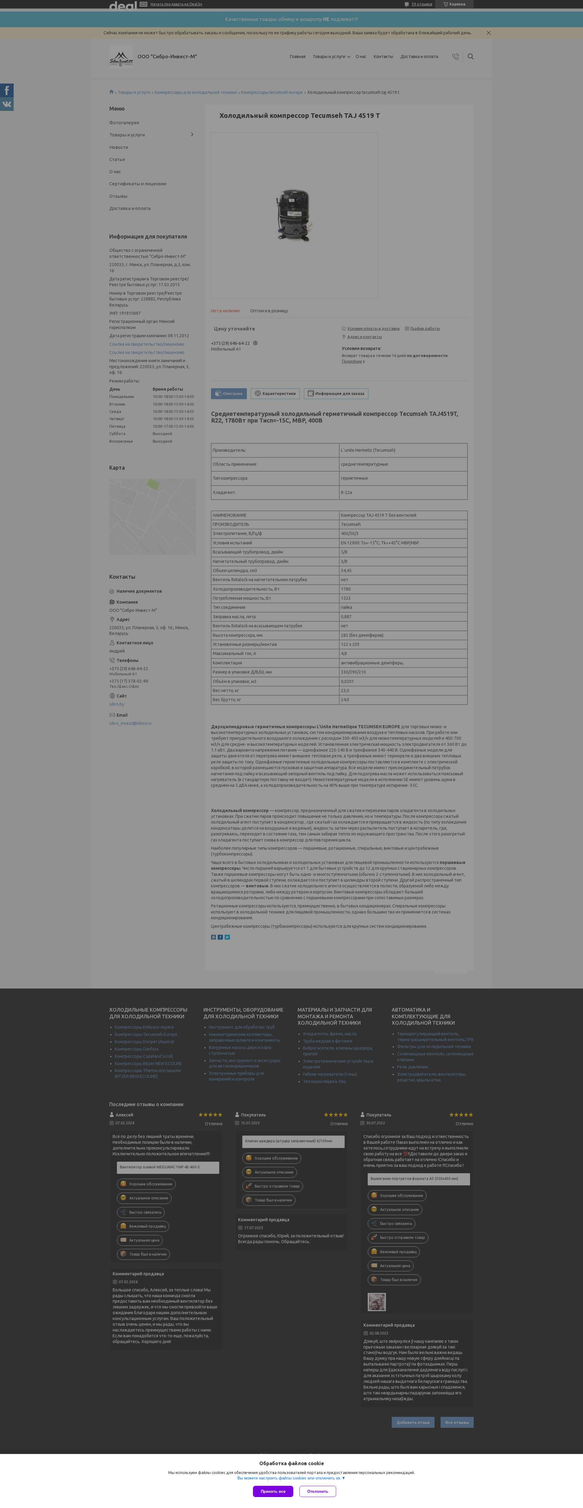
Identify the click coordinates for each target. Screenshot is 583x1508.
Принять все (273, 1491)
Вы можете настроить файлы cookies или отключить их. (289, 1478)
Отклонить (317, 1491)
